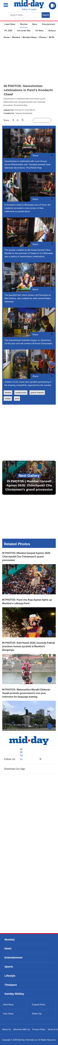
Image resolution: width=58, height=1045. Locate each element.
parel (17, 398)
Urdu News (8, 1013)
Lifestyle (9, 975)
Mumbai (24, 24)
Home (7, 37)
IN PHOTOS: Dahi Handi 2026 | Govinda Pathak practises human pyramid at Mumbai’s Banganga (28, 646)
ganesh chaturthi (37, 392)
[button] (8, 5)
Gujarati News (38, 1004)
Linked (29, 120)
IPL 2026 (8, 30)
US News (39, 30)
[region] (29, 62)
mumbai (8, 392)
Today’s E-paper (29, 9)
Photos (43, 37)
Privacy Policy (38, 1029)
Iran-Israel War (23, 30)
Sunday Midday (14, 993)
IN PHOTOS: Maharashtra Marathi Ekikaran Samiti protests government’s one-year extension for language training (26, 693)
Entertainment (48, 24)
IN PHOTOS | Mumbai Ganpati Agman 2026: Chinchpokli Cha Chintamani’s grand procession (26, 556)
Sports (8, 966)
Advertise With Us (21, 1029)
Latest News (9, 24)
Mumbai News (30, 37)
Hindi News (8, 1004)
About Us (6, 1029)
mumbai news (20, 392)
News (34, 24)
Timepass (10, 984)
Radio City (37, 1013)
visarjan (8, 398)
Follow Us (44, 120)
